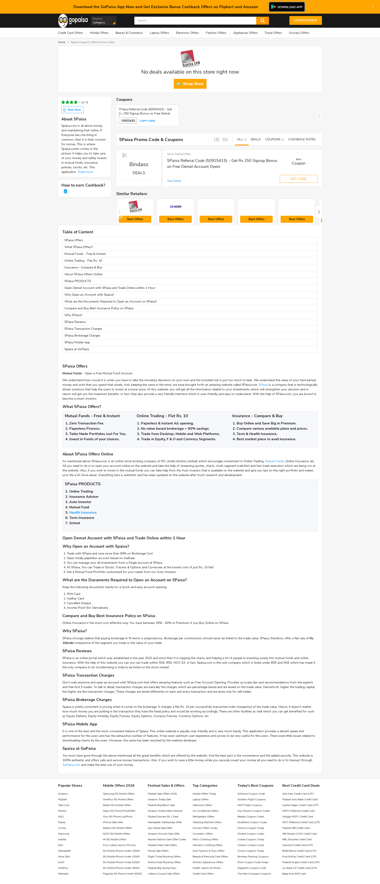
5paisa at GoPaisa (76, 349)
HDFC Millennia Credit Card (298, 811)
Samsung (63, 833)
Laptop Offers (159, 33)
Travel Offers (273, 33)
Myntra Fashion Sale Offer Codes (167, 839)
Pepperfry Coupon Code (252, 868)
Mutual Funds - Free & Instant (85, 254)
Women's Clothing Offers (208, 845)
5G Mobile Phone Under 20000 (121, 862)
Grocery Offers (299, 33)
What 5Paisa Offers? (78, 247)
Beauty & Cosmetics (129, 33)
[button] (318, 212)
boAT (61, 862)
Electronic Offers (187, 33)
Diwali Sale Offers (158, 851)
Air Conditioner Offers (206, 811)
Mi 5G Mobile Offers (114, 839)
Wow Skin (64, 856)
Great (80, 102)
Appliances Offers (245, 33)
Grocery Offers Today (205, 828)
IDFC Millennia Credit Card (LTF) (301, 822)
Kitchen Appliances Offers (208, 862)
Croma (62, 828)
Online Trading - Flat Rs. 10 (83, 261)
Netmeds (63, 873)
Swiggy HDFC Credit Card (297, 816)
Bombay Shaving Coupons (253, 856)
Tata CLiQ (63, 805)
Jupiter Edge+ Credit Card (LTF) (300, 805)
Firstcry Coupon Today (251, 828)
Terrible (63, 102)
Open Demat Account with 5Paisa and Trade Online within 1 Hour (109, 288)
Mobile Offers (99, 33)
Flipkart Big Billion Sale (161, 805)
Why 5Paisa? (73, 315)
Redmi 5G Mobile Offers (117, 805)
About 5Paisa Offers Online (83, 274)
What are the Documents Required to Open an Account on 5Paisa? (110, 301)
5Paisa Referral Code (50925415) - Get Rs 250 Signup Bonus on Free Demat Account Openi (222, 163)
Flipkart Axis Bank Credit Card (300, 799)
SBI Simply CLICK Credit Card (299, 833)
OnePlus (63, 868)
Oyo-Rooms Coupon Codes (254, 811)
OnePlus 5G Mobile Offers (118, 799)
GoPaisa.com (71, 765)
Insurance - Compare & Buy (83, 267)
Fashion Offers (216, 33)
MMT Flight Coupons (250, 805)
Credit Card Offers (70, 33)
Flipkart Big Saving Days (162, 868)
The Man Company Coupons (254, 873)
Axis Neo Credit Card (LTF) (298, 793)
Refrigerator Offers (203, 816)
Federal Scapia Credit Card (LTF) (301, 862)
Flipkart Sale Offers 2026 (162, 793)
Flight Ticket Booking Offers (164, 856)
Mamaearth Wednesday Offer (165, 822)
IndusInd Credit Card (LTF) (297, 845)
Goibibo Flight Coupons (252, 799)
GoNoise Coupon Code (251, 793)
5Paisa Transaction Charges (83, 329)
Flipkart (62, 799)
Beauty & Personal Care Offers (210, 856)
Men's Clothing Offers (205, 839)
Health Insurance (83, 512)
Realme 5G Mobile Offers (117, 828)
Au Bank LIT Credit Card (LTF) (299, 868)
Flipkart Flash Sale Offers (162, 845)
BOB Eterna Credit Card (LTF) (299, 851)
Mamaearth (64, 851)
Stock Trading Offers (179, 154)
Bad (67, 102)
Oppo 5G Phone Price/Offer (119, 811)
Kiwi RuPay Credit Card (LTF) (299, 856)
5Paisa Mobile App (77, 342)
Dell (60, 845)
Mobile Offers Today (204, 793)
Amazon (63, 793)
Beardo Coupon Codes (251, 816)
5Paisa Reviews (75, 322)
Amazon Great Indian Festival (165, 811)
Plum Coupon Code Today (253, 862)
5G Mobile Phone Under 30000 (121, 868)
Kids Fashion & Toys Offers (209, 851)
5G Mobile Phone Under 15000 (121, 856)
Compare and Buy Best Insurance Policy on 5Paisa (98, 308)
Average (71, 102)
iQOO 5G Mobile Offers (116, 833)
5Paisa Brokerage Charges (82, 335)
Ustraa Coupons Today (251, 839)
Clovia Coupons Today (251, 851)
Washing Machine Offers (207, 822)
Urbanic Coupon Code (251, 845)
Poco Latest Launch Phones (119, 845)
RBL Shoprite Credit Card (297, 839)
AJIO (61, 816)
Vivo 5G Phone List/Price (117, 816)
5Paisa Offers (73, 240)
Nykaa (61, 822)
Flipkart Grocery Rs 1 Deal (163, 816)
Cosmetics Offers (203, 833)
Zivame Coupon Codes (251, 833)
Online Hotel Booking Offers (164, 862)
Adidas (62, 839)
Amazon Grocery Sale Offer (164, 833)
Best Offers (135, 219)
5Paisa (263, 385)
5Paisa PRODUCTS (78, 281)
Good (76, 102)
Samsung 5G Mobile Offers (119, 793)
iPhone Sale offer (113, 822)
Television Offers (202, 805)
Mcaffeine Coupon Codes (252, 822)
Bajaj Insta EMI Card (294, 873)
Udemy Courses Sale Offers (164, 873)
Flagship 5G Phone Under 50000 (122, 873)
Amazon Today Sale (159, 799)
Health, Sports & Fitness (207, 868)
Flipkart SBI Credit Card (296, 828)
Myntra (62, 811)
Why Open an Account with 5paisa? (89, 295)
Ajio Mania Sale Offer (160, 828)
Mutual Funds (274, 461)
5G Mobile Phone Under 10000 (121, 851)
